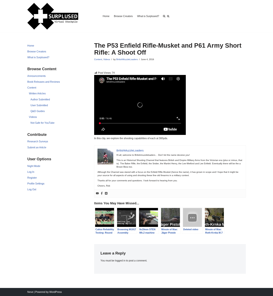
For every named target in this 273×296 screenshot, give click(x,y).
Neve (30, 292)
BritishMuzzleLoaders (127, 59)
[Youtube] (97, 193)
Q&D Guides (37, 111)
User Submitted (39, 105)
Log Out (31, 189)
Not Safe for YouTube (42, 122)
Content (31, 87)
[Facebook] (101, 193)
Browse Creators (123, 16)
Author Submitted (40, 99)
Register (32, 177)
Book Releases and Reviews (43, 81)
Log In (30, 172)
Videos (33, 117)
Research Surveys (37, 141)
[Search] (168, 16)
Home (106, 16)
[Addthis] (106, 193)
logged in (120, 260)
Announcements (36, 76)
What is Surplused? (148, 16)
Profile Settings (35, 183)
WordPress (55, 292)
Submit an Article (36, 147)
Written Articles (37, 93)
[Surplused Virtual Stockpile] (52, 16)
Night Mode (33, 166)
